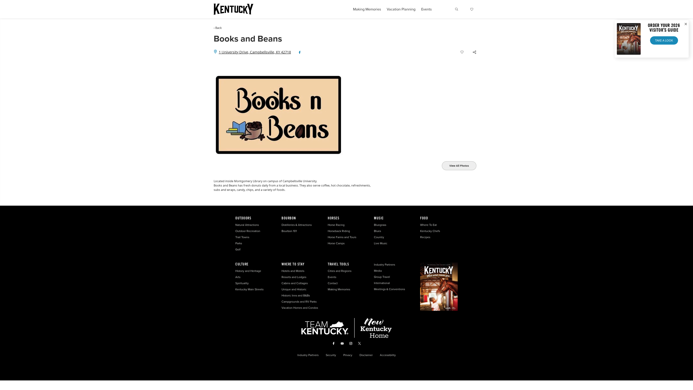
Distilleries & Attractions (297, 225)
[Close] (686, 24)
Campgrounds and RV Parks (299, 302)
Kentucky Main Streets (249, 289)
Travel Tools (338, 264)
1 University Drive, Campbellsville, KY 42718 (255, 52)
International (382, 283)
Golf (238, 249)
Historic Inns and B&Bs (296, 295)
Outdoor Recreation (247, 231)
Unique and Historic (294, 289)
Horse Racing (336, 225)
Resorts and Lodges (294, 277)
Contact (333, 283)
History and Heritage (248, 271)
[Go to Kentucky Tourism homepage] (233, 9)
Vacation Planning (401, 9)
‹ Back (218, 28)
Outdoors (243, 218)
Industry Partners (384, 265)
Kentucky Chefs (430, 231)
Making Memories (367, 9)
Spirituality (242, 283)
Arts (237, 277)
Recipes (425, 237)
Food (424, 218)
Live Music (380, 243)
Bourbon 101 (289, 231)
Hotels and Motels (293, 271)
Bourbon (289, 218)
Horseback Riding (339, 231)
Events (426, 9)
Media (378, 271)
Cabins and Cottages (295, 283)
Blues (377, 231)
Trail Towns (242, 237)
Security (331, 355)
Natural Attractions (247, 225)
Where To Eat (428, 225)
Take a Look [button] (664, 40)
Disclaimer (366, 355)
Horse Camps (336, 243)
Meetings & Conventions (389, 289)
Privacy (347, 355)
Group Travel (382, 277)
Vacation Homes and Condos (300, 308)
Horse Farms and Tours (342, 237)
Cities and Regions (339, 271)
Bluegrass (380, 225)
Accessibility (388, 355)
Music (379, 218)
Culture (242, 264)
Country (379, 237)
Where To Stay (293, 264)
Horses (333, 218)
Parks (238, 243)
